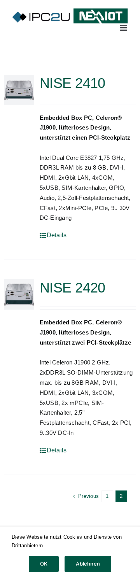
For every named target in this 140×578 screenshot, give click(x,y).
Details (57, 235)
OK (43, 563)
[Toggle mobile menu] (124, 28)
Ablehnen (88, 563)
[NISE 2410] (19, 90)
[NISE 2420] (19, 294)
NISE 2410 (72, 83)
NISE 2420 (72, 288)
